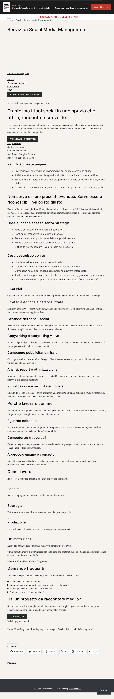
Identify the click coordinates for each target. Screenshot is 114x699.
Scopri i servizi (14, 143)
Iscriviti (103, 690)
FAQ (9, 90)
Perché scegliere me (16, 82)
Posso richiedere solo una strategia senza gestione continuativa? (39, 584)
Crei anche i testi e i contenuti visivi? (27, 592)
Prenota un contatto (23, 139)
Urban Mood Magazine (59, 17)
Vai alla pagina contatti (18, 621)
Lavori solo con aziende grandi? (25, 581)
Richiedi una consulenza (25, 94)
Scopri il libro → (101, 6)
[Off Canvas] (9, 17)
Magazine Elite (75, 688)
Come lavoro (13, 86)
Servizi (10, 79)
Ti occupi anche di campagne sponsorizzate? (31, 588)
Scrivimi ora (17, 616)
